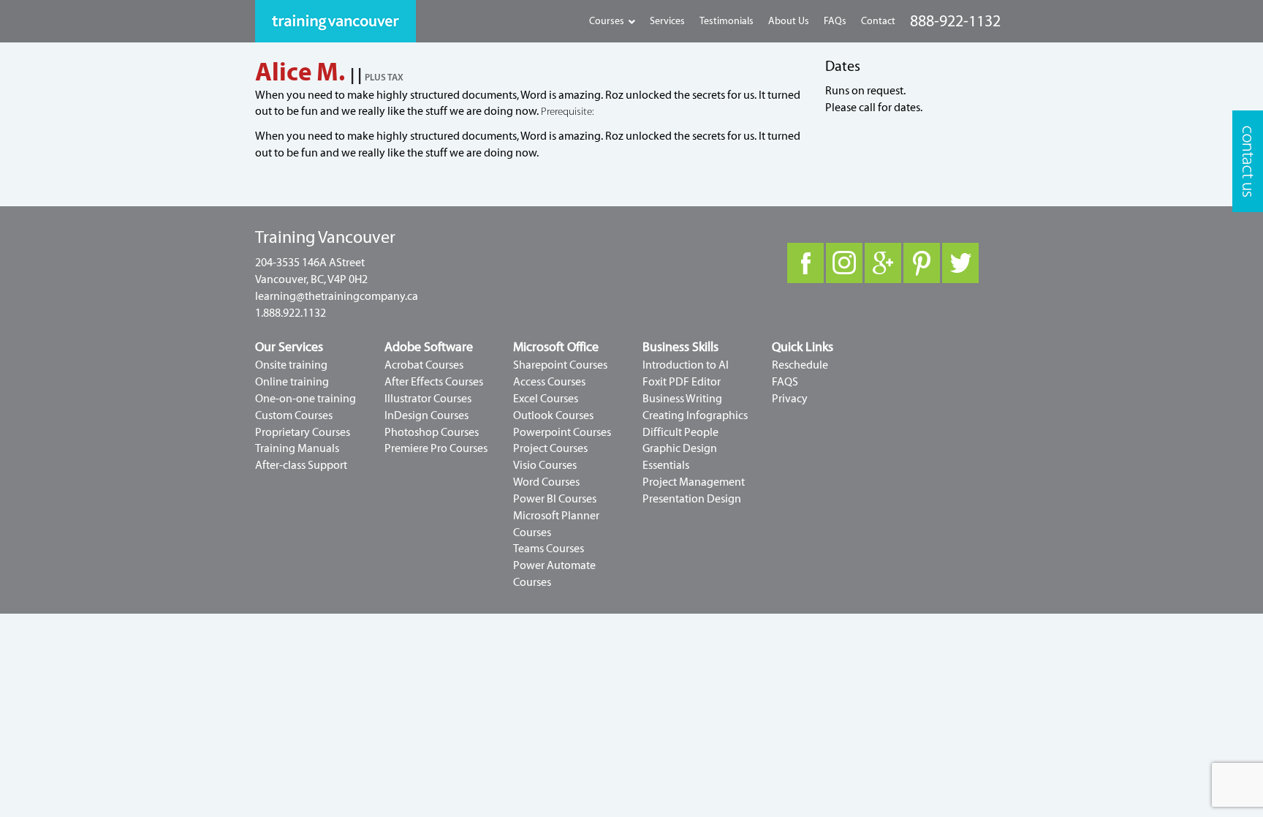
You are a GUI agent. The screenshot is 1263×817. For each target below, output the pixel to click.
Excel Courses (545, 398)
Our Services (289, 347)
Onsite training (291, 365)
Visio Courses (545, 465)
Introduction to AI (685, 365)
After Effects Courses (433, 381)
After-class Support (301, 465)
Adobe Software (428, 347)
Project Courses (550, 448)
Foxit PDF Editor (681, 381)
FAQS (785, 381)
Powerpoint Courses (562, 432)
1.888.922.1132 (290, 313)
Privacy (790, 398)
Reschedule (800, 365)
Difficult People (680, 432)
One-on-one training (305, 398)
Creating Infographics (695, 415)
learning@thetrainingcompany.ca (336, 296)
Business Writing (682, 398)
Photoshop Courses (431, 432)
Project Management (693, 482)
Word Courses (546, 482)
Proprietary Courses (302, 432)
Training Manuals (297, 448)
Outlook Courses (553, 415)
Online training (292, 381)
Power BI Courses (554, 498)
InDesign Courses (426, 415)
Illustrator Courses (427, 398)
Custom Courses (294, 415)
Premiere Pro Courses (436, 448)
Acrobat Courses (423, 365)
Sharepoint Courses (560, 365)
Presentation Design (691, 498)
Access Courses (549, 381)
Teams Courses (548, 548)
